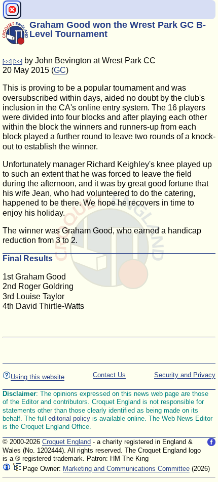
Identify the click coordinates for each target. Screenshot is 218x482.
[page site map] (17, 468)
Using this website (37, 377)
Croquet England (66, 442)
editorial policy (69, 418)
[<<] (7, 61)
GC (60, 70)
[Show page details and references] (7, 468)
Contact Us (109, 375)
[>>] (17, 61)
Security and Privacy (184, 375)
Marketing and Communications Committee (126, 468)
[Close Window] (12, 9)
